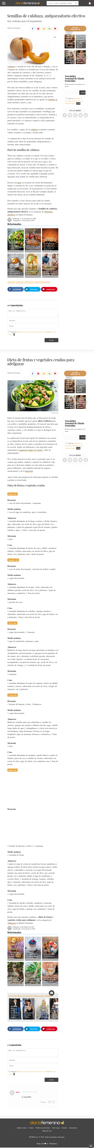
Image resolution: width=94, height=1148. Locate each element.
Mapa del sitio (47, 1131)
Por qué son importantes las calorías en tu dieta (31, 272)
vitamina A (52, 99)
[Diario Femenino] (27, 4)
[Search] (76, 3)
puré (19, 182)
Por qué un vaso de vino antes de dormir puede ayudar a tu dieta (50, 980)
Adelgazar (13, 242)
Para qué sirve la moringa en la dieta (32, 981)
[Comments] (55, 29)
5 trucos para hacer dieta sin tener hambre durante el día (14, 980)
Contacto (64, 1128)
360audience (53, 1143)
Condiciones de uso (40, 332)
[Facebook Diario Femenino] (64, 115)
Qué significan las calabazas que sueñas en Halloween (49, 246)
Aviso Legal (55, 1128)
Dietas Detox (31, 242)
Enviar (51, 340)
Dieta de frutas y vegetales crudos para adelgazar (15, 247)
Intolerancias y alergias (42, 282)
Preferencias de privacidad (25, 332)
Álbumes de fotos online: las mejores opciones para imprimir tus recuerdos (69, 39)
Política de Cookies (70, 103)
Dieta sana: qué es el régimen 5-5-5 (49, 956)
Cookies (31, 1128)
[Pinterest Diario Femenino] (70, 115)
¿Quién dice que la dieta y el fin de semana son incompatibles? (50, 272)
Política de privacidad (43, 1128)
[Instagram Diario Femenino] (75, 115)
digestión (29, 471)
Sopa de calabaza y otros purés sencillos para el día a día (15, 272)
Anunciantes (73, 1128)
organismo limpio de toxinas (30, 450)
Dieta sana (13, 265)
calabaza (11, 66)
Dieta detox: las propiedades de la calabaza (32, 247)
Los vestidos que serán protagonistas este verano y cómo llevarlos (82, 58)
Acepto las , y (74, 100)
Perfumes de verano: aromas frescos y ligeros (81, 43)
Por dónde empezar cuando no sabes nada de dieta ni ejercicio (32, 955)
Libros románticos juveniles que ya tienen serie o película (70, 57)
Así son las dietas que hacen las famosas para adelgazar (30, 996)
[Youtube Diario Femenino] (85, 115)
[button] (9, 4)
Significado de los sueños (49, 239)
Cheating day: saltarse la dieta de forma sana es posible (15, 955)
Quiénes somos (22, 1128)
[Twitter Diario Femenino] (80, 115)
